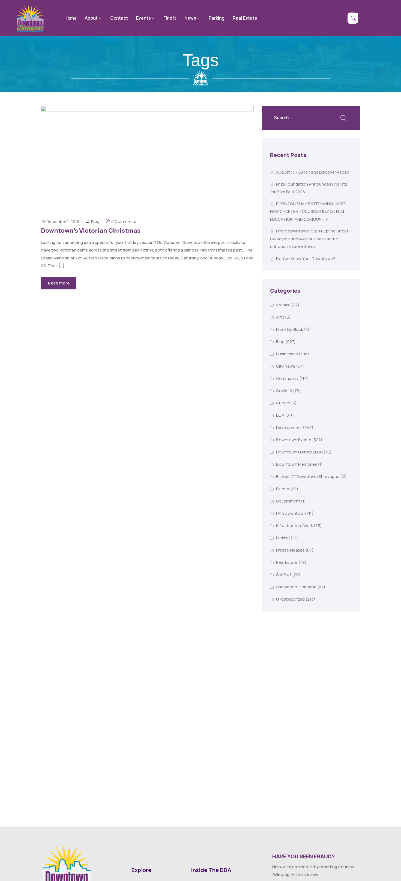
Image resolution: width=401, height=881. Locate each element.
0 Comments (123, 221)
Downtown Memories (296, 464)
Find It (169, 18)
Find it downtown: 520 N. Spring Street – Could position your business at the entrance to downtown (310, 238)
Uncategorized (290, 599)
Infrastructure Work (294, 525)
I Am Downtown (291, 513)
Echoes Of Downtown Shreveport (308, 476)
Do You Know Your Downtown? (305, 258)
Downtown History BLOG (299, 452)
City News (285, 366)
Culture (283, 403)
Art (279, 317)
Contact (119, 18)
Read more (59, 283)
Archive (283, 305)
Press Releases (290, 550)
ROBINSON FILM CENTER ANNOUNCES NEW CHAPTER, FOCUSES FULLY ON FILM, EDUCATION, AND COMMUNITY (308, 211)
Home (70, 18)
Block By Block (289, 329)
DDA (280, 415)
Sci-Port (283, 574)
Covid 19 (284, 390)
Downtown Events (293, 440)
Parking (217, 18)
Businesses (287, 354)
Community (287, 378)
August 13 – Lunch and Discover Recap (312, 172)
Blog (95, 221)
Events (143, 18)
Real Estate (245, 18)
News (190, 18)
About (91, 18)
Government (288, 501)
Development (289, 427)
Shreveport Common (296, 587)
